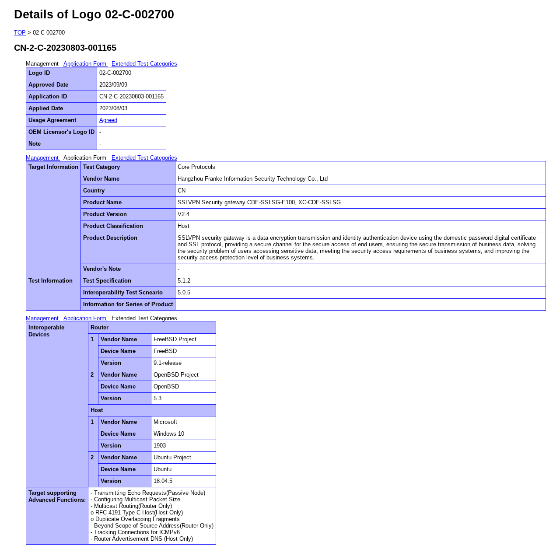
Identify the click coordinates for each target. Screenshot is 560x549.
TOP (20, 32)
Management (43, 157)
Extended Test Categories (144, 63)
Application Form (85, 63)
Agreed (108, 120)
